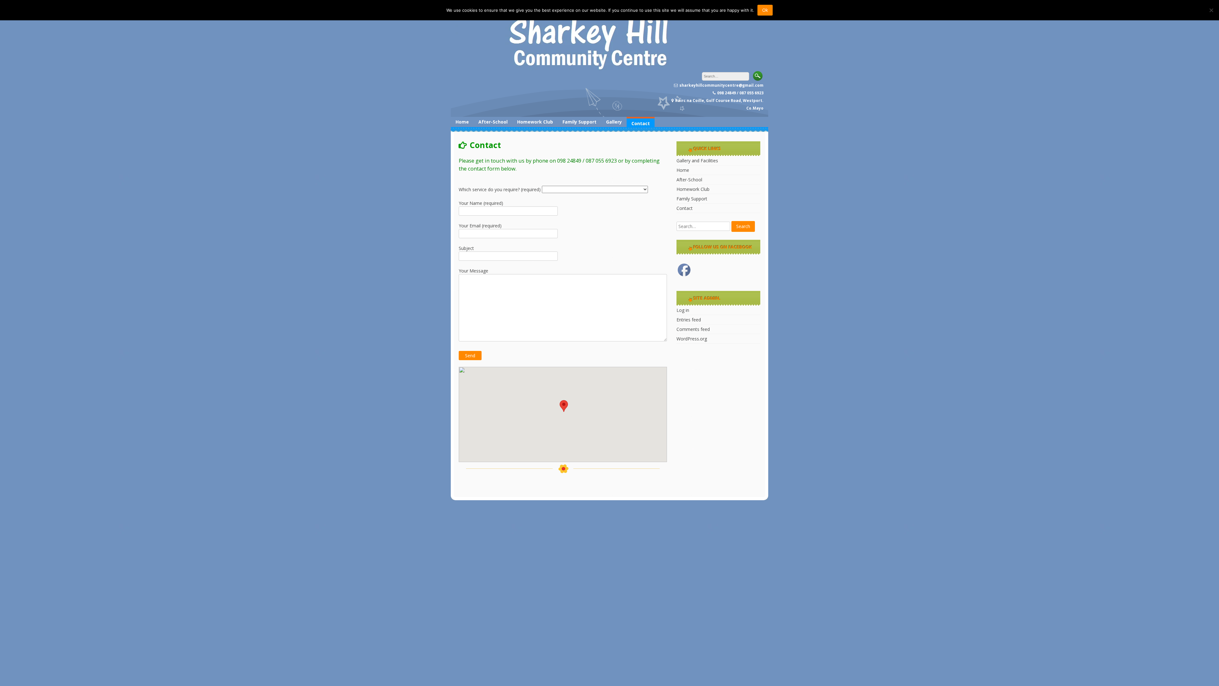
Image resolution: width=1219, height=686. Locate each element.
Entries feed (688, 320)
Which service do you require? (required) (500, 189)
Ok (765, 10)
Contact (640, 123)
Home (462, 122)
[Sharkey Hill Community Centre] (584, 68)
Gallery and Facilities (697, 161)
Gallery (614, 122)
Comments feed (693, 329)
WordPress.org (691, 339)
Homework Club (535, 122)
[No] (1211, 10)
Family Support (579, 122)
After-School (493, 122)
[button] (564, 406)
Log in (682, 310)
